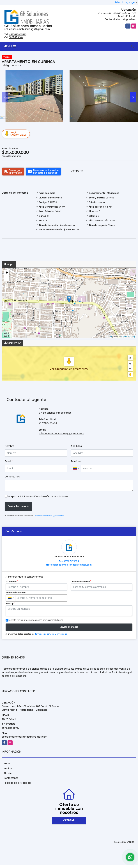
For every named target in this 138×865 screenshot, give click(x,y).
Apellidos (77, 446)
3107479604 (16, 37)
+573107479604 (48, 423)
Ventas (8, 768)
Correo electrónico (81, 581)
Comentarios (12, 476)
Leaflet (109, 336)
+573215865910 (17, 34)
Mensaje (10, 603)
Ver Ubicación (59, 369)
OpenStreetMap (128, 336)
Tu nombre (12, 581)
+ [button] (7, 272)
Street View (18, 134)
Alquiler (8, 773)
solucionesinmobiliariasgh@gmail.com (27, 29)
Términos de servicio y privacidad (49, 515)
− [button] (7, 278)
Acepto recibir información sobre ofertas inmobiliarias (38, 496)
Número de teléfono (16, 592)
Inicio (7, 763)
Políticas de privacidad (17, 782)
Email (9, 461)
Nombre (10, 446)
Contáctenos (11, 778)
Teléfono (76, 461)
